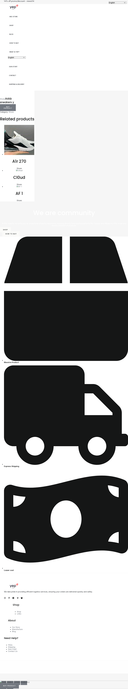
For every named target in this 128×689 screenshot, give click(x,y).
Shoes (2, 99)
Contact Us (12, 651)
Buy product (8, 107)
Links (19, 614)
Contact (12, 75)
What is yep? (14, 52)
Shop (11, 25)
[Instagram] (5, 598)
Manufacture (17, 629)
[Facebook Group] (22, 598)
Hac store (13, 16)
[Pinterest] (9, 598)
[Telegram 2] (17, 598)
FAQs (10, 645)
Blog (11, 34)
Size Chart (12, 649)
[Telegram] (13, 598)
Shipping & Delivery (16, 84)
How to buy (14, 43)
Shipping (11, 647)
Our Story (13, 66)
